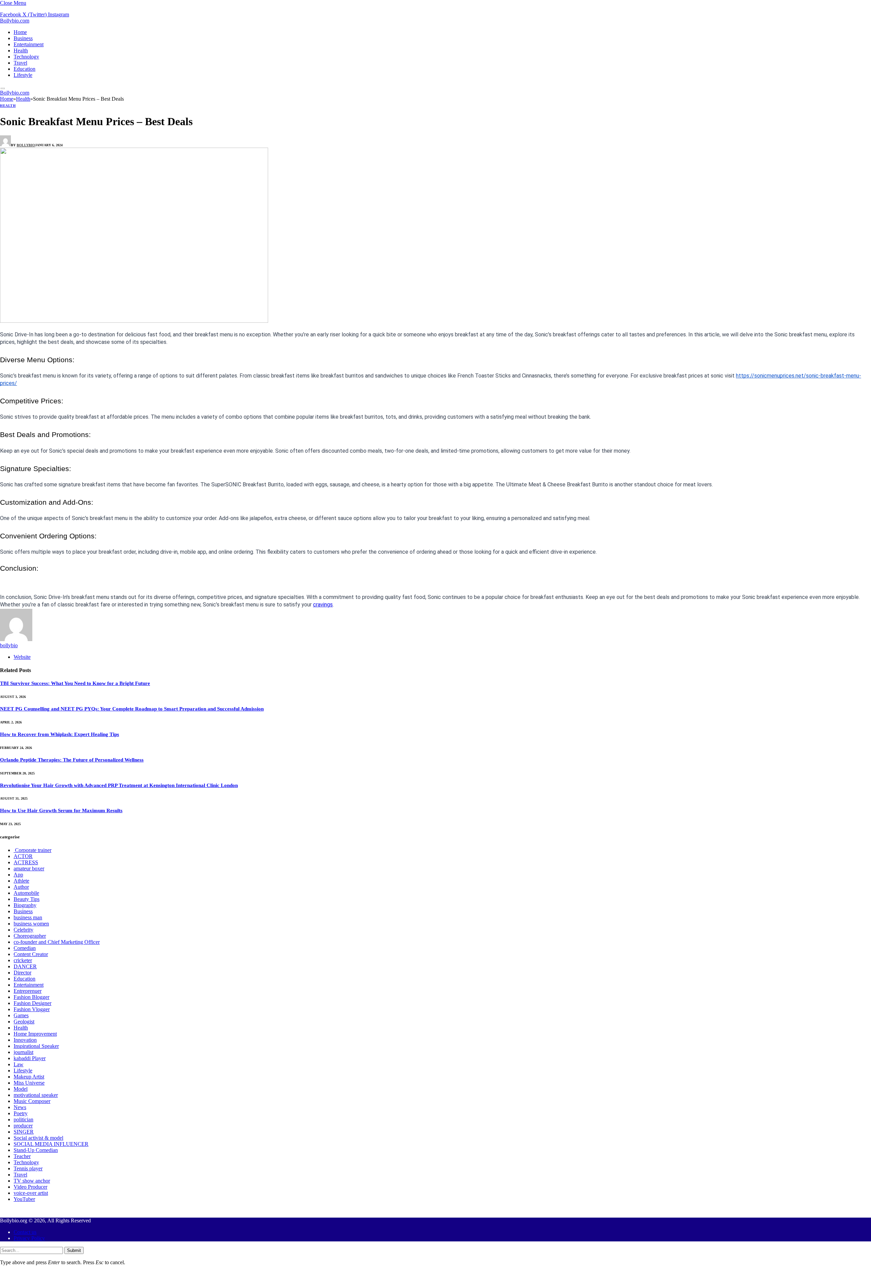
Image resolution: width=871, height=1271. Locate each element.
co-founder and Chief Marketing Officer (57, 942)
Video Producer (30, 1187)
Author (21, 887)
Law (18, 1064)
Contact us (25, 1232)
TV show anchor (32, 1181)
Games (21, 1015)
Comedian (25, 948)
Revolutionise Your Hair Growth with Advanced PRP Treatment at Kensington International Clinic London (119, 785)
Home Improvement (35, 1034)
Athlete (21, 881)
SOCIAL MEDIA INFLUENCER (51, 1144)
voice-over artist (31, 1193)
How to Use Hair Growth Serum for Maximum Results (61, 810)
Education (24, 69)
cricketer (23, 960)
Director (22, 972)
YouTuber (24, 1199)
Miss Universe (29, 1083)
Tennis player (28, 1168)
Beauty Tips (26, 899)
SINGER (24, 1132)
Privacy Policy (29, 1238)
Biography (25, 905)
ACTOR (23, 856)
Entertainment (29, 44)
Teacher (22, 1156)
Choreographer (30, 936)
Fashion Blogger (31, 997)
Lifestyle (23, 75)
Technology (26, 57)
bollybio (26, 145)
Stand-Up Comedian (36, 1150)
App (18, 874)
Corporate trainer (32, 850)
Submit (74, 1250)
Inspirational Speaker (36, 1046)
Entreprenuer (28, 991)
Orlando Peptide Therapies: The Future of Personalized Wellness (72, 760)
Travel (20, 63)
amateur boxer (29, 868)
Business (23, 38)
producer (23, 1125)
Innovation (25, 1040)
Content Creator (31, 954)
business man (28, 917)
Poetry (21, 1113)
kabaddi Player (30, 1058)
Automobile (26, 893)
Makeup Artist (29, 1077)
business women (31, 923)
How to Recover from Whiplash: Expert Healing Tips (59, 734)
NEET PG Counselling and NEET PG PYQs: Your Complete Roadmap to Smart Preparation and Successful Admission (132, 709)
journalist (23, 1052)
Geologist (24, 1021)
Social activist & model (38, 1138)
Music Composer (32, 1101)
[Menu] (3, 88)
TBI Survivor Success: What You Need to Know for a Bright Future (75, 683)
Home (20, 32)
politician (23, 1119)
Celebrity (23, 930)
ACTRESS (26, 862)
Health (21, 50)
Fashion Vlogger (32, 1009)
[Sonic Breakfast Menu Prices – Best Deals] (134, 321)
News (20, 1107)
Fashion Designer (32, 1003)
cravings (323, 604)
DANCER (25, 966)
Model (21, 1089)
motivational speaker (36, 1095)
